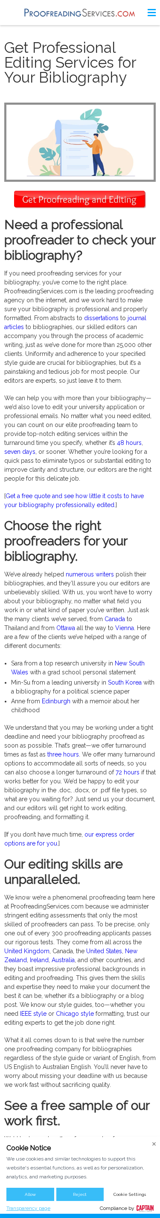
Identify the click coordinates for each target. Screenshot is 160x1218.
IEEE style (33, 1013)
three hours (63, 754)
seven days (19, 451)
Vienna (124, 628)
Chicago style (75, 1013)
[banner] (80, 12)
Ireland (39, 960)
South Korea (125, 682)
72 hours (128, 772)
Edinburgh (56, 701)
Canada (115, 619)
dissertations (101, 318)
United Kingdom (26, 951)
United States (104, 951)
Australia (63, 960)
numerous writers (90, 574)
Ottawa (65, 628)
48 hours (129, 442)
